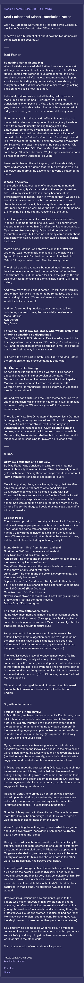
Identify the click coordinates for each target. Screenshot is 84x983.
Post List (9, 968)
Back (7, 972)
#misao (21, 961)
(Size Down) (44, 8)
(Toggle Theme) (14, 8)
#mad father (10, 961)
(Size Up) (30, 8)
